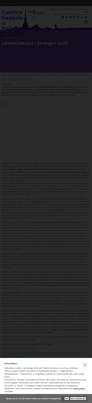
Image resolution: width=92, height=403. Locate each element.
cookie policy (79, 388)
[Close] (85, 365)
